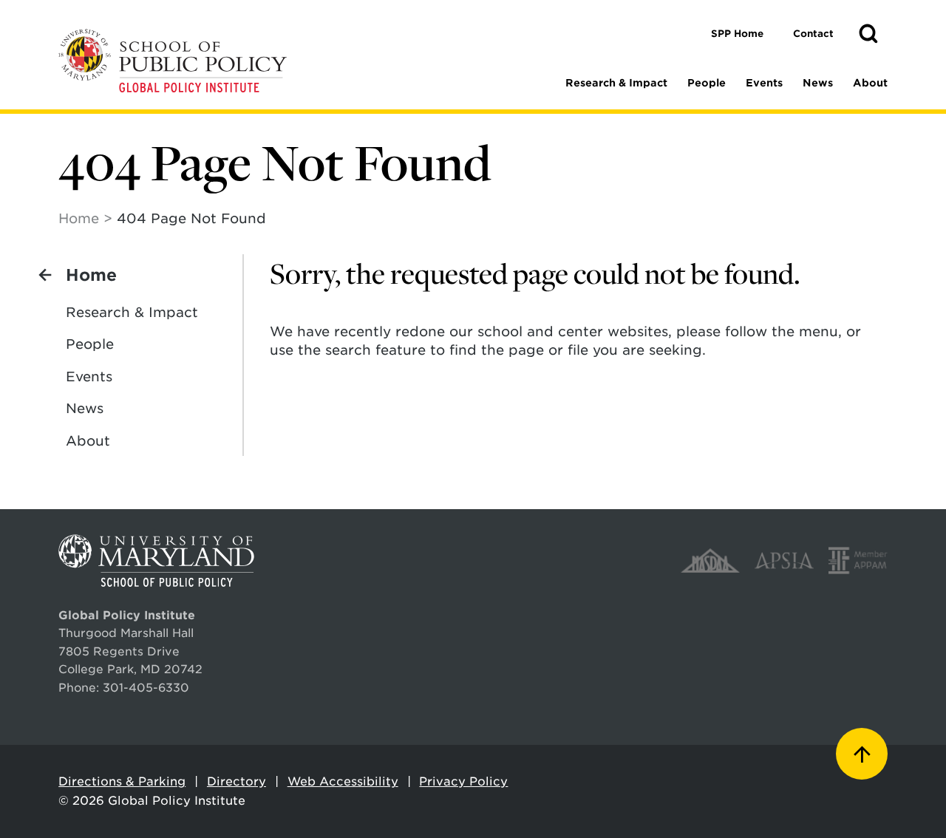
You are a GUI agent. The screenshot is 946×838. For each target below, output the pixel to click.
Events (764, 83)
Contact (813, 33)
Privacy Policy (463, 781)
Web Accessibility (342, 781)
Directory (236, 781)
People (706, 83)
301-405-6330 (146, 688)
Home (78, 218)
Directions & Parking (122, 781)
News (818, 83)
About (870, 83)
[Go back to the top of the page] (862, 754)
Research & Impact (616, 83)
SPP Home (737, 33)
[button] (868, 34)
